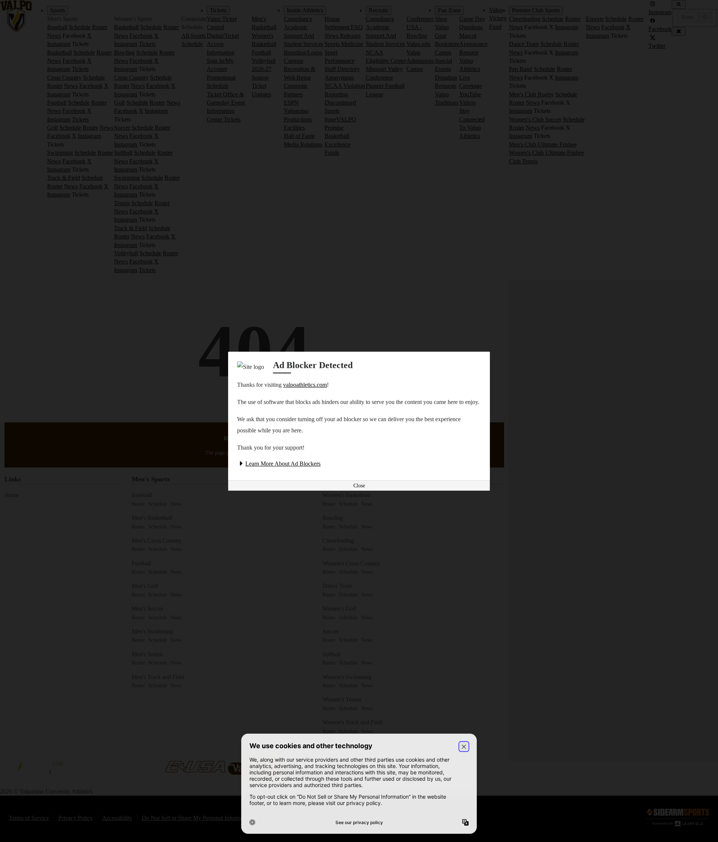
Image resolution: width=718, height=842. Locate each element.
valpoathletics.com (305, 385)
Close (359, 485)
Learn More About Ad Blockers (282, 463)
